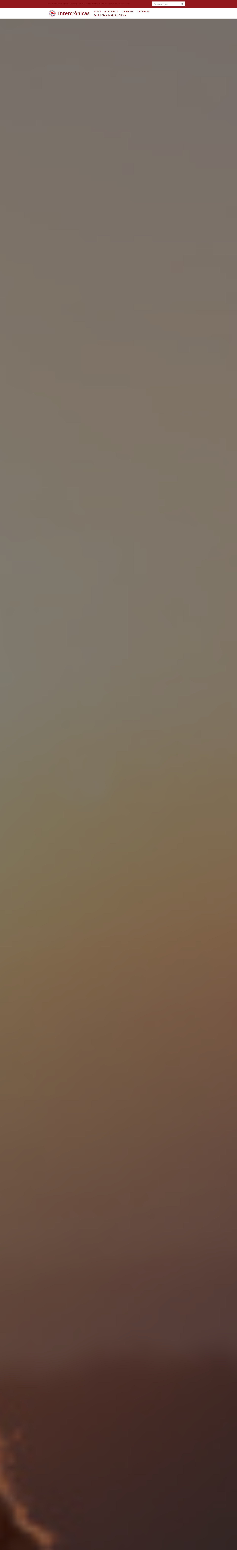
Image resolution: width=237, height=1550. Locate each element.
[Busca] (182, 3)
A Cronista (111, 11)
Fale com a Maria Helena (110, 15)
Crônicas (143, 11)
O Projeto (128, 11)
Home (97, 11)
